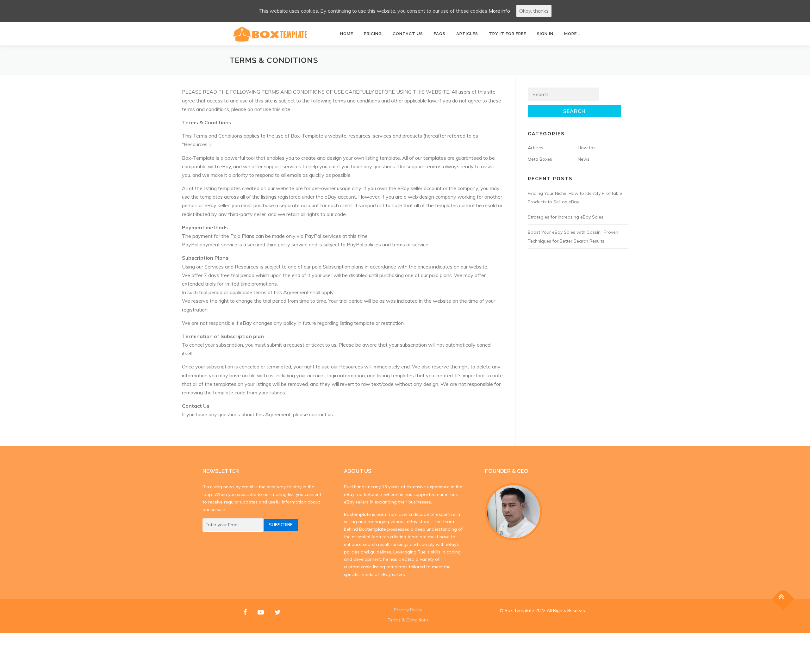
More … (572, 33)
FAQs (440, 33)
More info (499, 11)
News (583, 159)
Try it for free (507, 33)
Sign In (545, 33)
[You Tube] (261, 612)
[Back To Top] (783, 599)
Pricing (373, 33)
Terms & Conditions (408, 620)
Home (346, 33)
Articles (467, 33)
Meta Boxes (540, 159)
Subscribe (281, 525)
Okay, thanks (534, 11)
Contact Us (408, 33)
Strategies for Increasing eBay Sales (565, 217)
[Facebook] (245, 612)
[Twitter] (278, 612)
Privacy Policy (408, 610)
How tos (586, 148)
